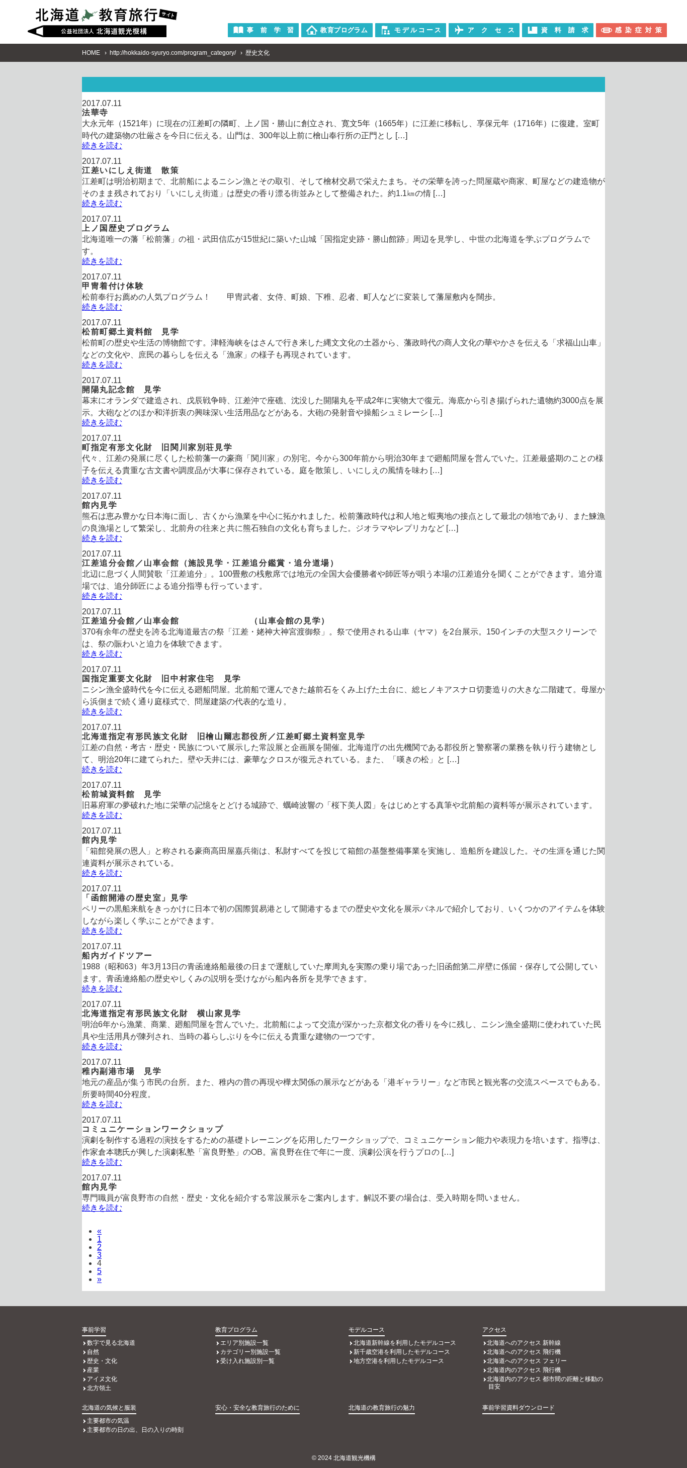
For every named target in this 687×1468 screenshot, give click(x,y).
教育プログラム (236, 1329)
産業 (93, 1369)
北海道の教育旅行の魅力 (382, 1407)
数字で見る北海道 (111, 1342)
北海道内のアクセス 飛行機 (524, 1369)
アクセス (494, 1329)
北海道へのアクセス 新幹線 (524, 1342)
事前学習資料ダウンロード (518, 1407)
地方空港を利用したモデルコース (399, 1360)
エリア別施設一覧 (244, 1342)
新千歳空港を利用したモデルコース (402, 1351)
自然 (93, 1351)
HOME (91, 52)
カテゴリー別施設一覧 (250, 1351)
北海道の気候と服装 (109, 1407)
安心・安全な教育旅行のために (257, 1407)
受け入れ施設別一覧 (247, 1360)
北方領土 (99, 1388)
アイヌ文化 (102, 1379)
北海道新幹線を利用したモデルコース (405, 1342)
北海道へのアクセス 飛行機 (524, 1351)
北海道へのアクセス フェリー (527, 1360)
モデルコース (367, 1329)
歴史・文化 (102, 1360)
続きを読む (102, 145)
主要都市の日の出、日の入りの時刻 (135, 1429)
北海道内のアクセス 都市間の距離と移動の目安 (545, 1382)
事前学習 (94, 1329)
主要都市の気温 (108, 1420)
